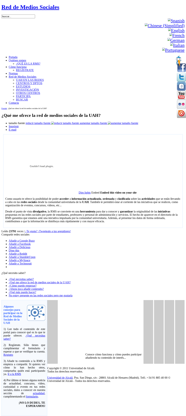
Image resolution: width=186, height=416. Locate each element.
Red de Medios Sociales (30, 7)
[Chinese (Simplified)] (165, 25)
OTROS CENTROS (28, 93)
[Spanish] (176, 20)
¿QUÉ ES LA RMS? (28, 63)
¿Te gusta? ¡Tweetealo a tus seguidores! (48, 231)
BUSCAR (22, 99)
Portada (4, 108)
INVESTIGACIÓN (27, 89)
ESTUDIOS (23, 86)
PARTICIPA (23, 96)
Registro (8, 354)
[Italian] (177, 45)
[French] (177, 35)
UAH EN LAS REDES (30, 79)
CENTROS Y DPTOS (29, 83)
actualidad (39, 393)
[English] (176, 30)
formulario (32, 396)
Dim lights (85, 192)
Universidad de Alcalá (60, 377)
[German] (176, 40)
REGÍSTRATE (25, 70)
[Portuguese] (173, 50)
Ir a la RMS (14, 374)
